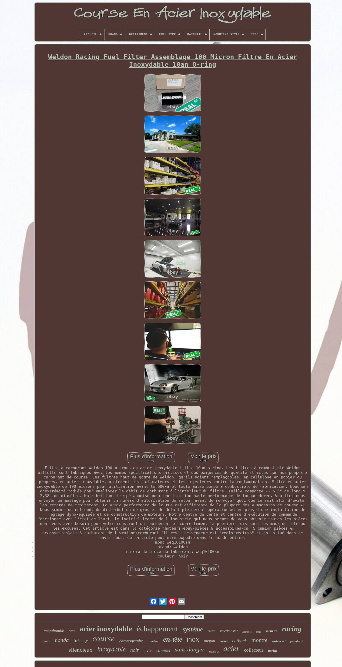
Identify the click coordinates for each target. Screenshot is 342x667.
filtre (72, 631)
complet (163, 650)
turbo (272, 651)
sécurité (271, 631)
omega (46, 641)
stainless (153, 641)
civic (148, 650)
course (103, 638)
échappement (157, 628)
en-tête (172, 639)
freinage (81, 640)
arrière (224, 641)
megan (209, 640)
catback (239, 640)
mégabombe (54, 630)
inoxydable (111, 649)
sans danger (190, 649)
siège (258, 631)
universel (278, 641)
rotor (211, 631)
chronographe (131, 641)
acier (231, 648)
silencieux (81, 650)
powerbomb (296, 641)
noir (134, 650)
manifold (214, 651)
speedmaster (228, 631)
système (193, 629)
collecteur (253, 650)
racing (292, 629)
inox (193, 639)
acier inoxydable (106, 628)
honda (62, 640)
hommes (246, 631)
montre (259, 640)
